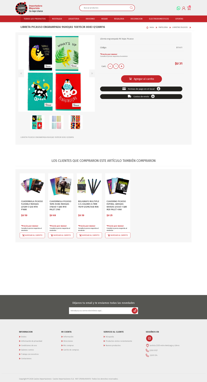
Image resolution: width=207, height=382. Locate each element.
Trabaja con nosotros (30, 354)
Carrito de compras (71, 350)
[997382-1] (89, 186)
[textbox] (104, 8)
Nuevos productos (113, 345)
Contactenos (26, 358)
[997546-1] (117, 186)
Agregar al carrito (33, 235)
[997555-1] (60, 186)
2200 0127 (153, 350)
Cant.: (104, 66)
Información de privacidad (31, 341)
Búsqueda (110, 337)
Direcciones (68, 341)
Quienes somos (27, 350)
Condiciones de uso (29, 345)
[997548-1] (32, 186)
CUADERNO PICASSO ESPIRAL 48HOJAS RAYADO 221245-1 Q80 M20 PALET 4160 (117, 205)
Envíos (23, 337)
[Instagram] (149, 338)
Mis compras (68, 345)
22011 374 (153, 355)
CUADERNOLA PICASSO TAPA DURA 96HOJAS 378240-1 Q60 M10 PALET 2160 (60, 205)
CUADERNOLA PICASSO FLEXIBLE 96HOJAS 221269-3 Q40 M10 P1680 (32, 205)
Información (68, 337)
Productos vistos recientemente (119, 341)
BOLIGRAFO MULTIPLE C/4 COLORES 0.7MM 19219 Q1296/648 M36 (88, 204)
